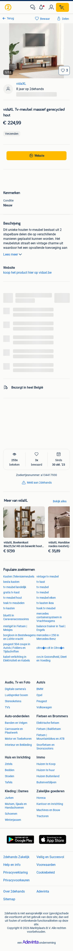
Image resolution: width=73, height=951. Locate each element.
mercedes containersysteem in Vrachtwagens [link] (49, 617)
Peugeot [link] (41, 701)
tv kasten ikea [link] (45, 603)
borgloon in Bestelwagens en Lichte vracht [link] (19, 637)
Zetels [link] (8, 764)
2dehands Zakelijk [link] (16, 857)
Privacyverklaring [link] (15, 872)
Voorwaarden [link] (46, 865)
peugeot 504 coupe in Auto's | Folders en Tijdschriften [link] (16, 647)
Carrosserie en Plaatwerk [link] (14, 730)
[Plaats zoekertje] (62, 7)
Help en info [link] (11, 865)
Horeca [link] (41, 797)
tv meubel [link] (42, 587)
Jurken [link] (9, 797)
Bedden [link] (9, 770)
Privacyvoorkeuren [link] (16, 880)
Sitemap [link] (9, 899)
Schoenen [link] (11, 813)
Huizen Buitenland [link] (47, 776)
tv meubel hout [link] (12, 597)
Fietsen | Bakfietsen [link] (48, 729)
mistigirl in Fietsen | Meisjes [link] (15, 628)
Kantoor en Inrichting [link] (49, 804)
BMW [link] (39, 689)
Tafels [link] (8, 782)
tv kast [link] (40, 581)
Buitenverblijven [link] (46, 782)
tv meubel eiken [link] (46, 597)
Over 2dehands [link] (14, 891)
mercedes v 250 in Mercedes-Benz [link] (47, 637)
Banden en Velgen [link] (16, 722)
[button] (42, 7)
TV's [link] (7, 707)
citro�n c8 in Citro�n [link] (50, 647)
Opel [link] (39, 695)
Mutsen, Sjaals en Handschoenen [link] (16, 805)
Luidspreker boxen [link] (16, 695)
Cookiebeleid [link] (45, 872)
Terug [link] (10, 18)
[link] (8, 7)
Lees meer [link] (10, 254)
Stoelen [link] (9, 776)
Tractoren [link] (42, 816)
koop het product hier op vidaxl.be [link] (27, 272)
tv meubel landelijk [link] (14, 587)
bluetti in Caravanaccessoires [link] (16, 617)
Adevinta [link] (42, 891)
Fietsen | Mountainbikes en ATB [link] (50, 736)
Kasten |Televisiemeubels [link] (18, 576)
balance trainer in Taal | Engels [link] (50, 628)
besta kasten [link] (11, 581)
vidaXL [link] (21, 84)
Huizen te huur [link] (45, 770)
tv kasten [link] (9, 608)
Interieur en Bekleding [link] (18, 744)
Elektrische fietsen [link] (47, 722)
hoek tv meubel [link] (45, 608)
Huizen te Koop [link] (46, 764)
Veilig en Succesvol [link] (50, 857)
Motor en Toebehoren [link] (18, 738)
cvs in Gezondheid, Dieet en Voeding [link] (51, 658)
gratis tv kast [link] (11, 592)
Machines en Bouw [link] (48, 810)
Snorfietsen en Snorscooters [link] (45, 746)
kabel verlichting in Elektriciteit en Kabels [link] (16, 658)
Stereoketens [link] (13, 701)
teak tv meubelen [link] (14, 603)
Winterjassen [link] (13, 819)
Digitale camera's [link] (15, 689)
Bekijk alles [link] (60, 501)
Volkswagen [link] (44, 707)
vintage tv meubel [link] (47, 576)
